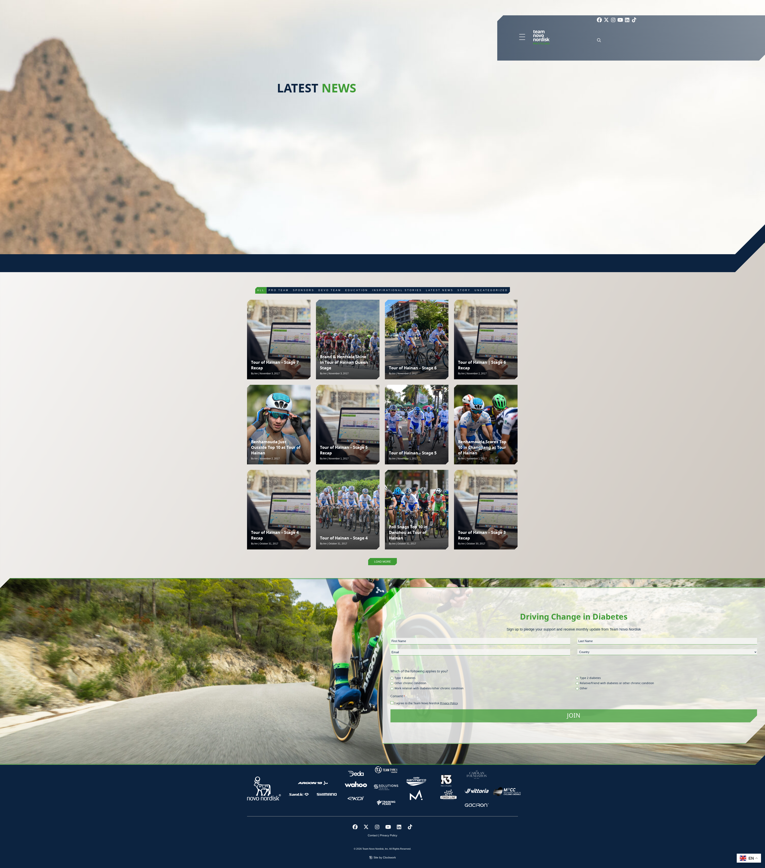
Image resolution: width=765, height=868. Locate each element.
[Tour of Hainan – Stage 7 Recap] (279, 339)
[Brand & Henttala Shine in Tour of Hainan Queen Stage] (348, 339)
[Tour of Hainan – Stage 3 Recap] (486, 509)
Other (583, 688)
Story (464, 290)
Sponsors (303, 290)
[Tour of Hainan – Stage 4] (348, 509)
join (574, 716)
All (261, 290)
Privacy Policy (449, 703)
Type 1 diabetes (405, 678)
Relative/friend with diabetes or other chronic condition (617, 683)
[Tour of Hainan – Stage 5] (416, 424)
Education (356, 290)
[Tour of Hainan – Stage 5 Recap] (348, 424)
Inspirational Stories (397, 290)
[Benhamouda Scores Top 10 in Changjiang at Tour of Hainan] (486, 424)
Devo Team (329, 290)
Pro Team (279, 290)
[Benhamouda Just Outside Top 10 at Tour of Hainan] (279, 424)
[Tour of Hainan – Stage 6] (416, 339)
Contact (373, 835)
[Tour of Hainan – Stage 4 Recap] (279, 509)
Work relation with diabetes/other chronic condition (429, 688)
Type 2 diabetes (590, 678)
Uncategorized (491, 290)
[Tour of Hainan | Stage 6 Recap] (486, 339)
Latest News (439, 290)
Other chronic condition (410, 683)
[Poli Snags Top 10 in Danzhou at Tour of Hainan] (416, 509)
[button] (522, 37)
